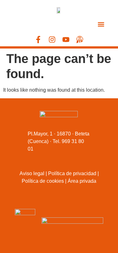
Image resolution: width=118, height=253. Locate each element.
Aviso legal (32, 173)
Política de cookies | (44, 181)
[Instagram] (52, 39)
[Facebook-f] (38, 39)
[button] (101, 24)
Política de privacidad (72, 173)
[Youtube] (66, 39)
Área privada (82, 181)
